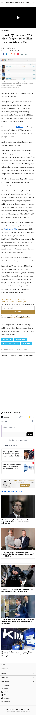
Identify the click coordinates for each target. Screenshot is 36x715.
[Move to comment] (25, 54)
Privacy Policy (26, 317)
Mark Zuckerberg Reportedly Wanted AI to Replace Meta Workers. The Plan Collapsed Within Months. (15, 522)
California (19, 127)
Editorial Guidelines (26, 355)
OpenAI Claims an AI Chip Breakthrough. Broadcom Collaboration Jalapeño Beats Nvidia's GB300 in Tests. (17, 554)
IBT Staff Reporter (9, 48)
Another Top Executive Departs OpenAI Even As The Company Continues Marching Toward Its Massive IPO (17, 621)
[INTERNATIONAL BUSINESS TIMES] (18, 3)
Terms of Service (15, 317)
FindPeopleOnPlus (10, 229)
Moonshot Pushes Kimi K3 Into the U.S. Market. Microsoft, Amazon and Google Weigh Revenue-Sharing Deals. (17, 654)
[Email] (22, 54)
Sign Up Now (25, 485)
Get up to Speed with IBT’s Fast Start (23, 480)
